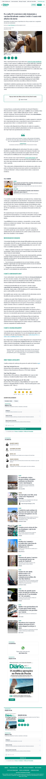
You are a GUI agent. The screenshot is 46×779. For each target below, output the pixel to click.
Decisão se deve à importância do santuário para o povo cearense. (28, 549)
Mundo (15, 181)
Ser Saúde (16, 189)
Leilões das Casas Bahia (31, 1)
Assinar (12, 699)
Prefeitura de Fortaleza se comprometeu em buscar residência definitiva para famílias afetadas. (28, 630)
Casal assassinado (14, 1)
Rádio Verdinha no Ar (6, 1)
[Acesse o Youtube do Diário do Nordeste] (28, 725)
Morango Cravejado (22, 1)
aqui (38, 363)
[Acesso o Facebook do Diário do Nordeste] (22, 725)
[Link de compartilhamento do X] (12, 58)
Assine (20, 767)
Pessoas (16, 401)
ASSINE (39, 4)
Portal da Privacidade (24, 770)
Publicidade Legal (41, 1)
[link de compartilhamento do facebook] (8, 58)
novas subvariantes (30, 157)
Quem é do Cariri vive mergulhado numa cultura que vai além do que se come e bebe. (28, 500)
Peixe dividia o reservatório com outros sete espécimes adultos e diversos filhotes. (27, 563)
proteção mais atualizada (34, 61)
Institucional (38, 767)
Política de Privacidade (28, 431)
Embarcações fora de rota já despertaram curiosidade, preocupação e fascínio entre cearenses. (26, 486)
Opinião (20, 493)
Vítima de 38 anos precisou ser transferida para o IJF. (28, 614)
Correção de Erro (35, 770)
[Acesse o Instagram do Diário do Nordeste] (19, 725)
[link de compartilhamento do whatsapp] (5, 58)
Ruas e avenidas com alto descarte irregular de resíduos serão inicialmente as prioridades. (27, 533)
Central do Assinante (28, 767)
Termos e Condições (19, 431)
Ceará (20, 475)
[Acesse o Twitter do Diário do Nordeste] (25, 725)
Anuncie (6, 767)
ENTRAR (33, 4)
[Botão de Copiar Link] (16, 58)
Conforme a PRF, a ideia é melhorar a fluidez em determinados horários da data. (27, 598)
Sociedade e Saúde (8, 401)
